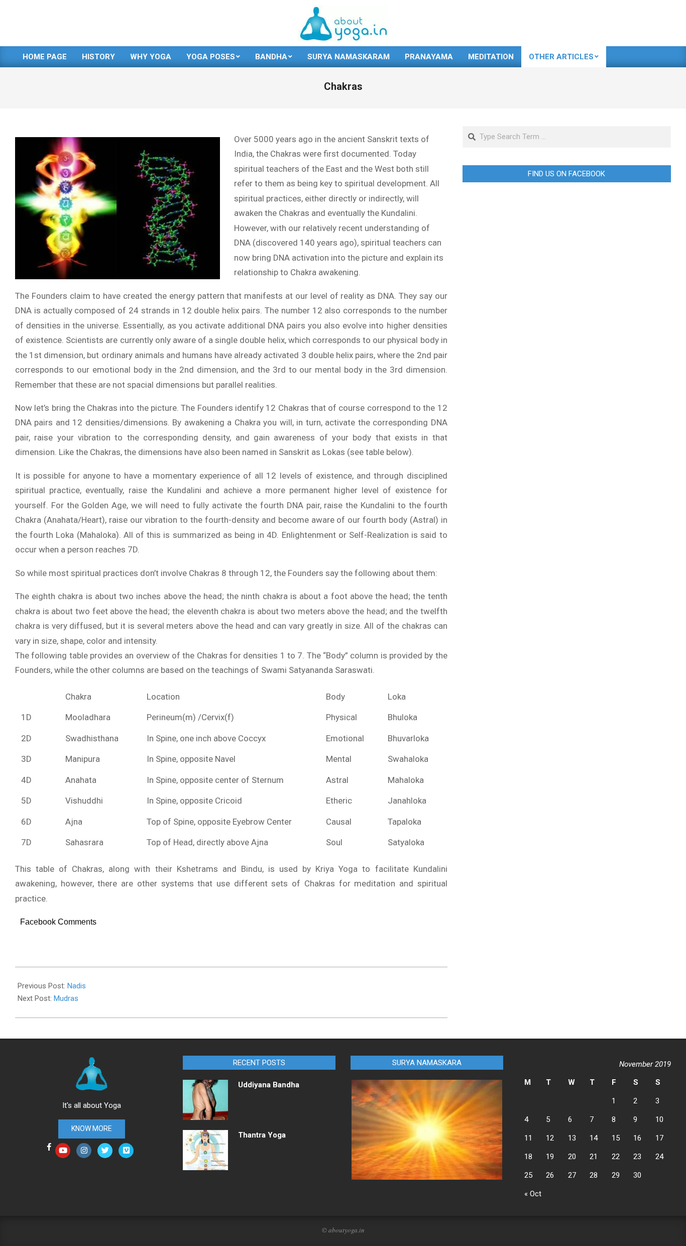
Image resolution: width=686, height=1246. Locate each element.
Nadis (76, 985)
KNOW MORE (91, 1128)
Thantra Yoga (262, 1135)
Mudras (66, 998)
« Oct (532, 1193)
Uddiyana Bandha (268, 1084)
